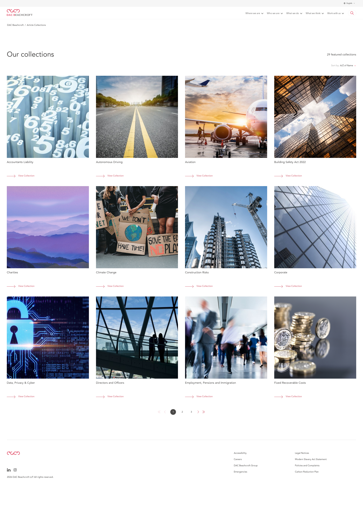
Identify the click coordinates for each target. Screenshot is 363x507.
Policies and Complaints (307, 465)
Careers (238, 459)
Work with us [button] (334, 13)
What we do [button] (292, 13)
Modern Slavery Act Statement (311, 459)
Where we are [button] (252, 13)
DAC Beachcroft (15, 25)
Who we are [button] (273, 13)
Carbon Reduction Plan (307, 472)
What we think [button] (313, 13)
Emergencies (240, 472)
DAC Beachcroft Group (246, 465)
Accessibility (240, 453)
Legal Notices (302, 453)
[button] (352, 13)
